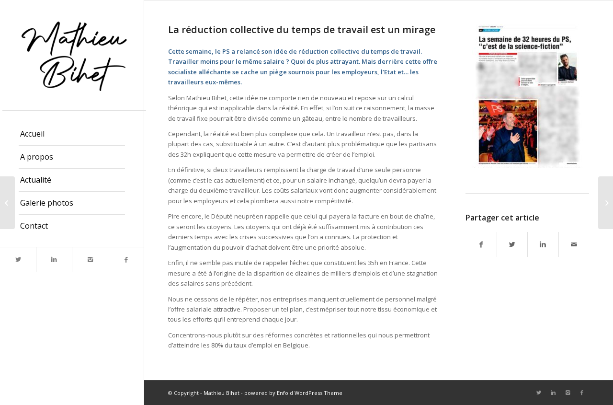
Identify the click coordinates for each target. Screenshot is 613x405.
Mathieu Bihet (221, 392)
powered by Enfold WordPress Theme (293, 392)
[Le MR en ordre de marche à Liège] (605, 202)
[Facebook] (126, 259)
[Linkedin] (54, 259)
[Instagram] (90, 259)
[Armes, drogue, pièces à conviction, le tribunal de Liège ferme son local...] (7, 202)
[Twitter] (18, 259)
